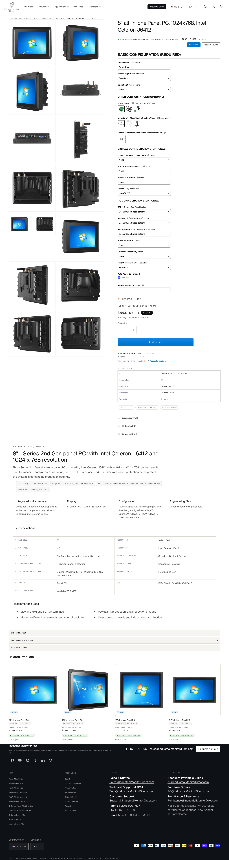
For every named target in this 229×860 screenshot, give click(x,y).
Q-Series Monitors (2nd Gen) (20, 810)
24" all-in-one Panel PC (19, 720)
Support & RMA (71, 810)
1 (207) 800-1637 (136, 749)
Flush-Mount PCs (16, 788)
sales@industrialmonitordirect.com (171, 749)
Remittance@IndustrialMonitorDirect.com (193, 800)
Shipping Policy (71, 797)
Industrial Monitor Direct (20, 18)
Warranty (68, 806)
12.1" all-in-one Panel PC (73, 720)
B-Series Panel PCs (17, 815)
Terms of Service (71, 801)
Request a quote (211, 45)
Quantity (122, 323)
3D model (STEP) (169, 407)
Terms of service (111, 858)
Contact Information (73, 783)
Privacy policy (46, 858)
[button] (30, 6)
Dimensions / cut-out (147, 407)
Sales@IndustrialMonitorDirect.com (131, 782)
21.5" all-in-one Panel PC (180, 720)
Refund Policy (70, 792)
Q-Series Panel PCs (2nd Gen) (21, 806)
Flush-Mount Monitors (18, 801)
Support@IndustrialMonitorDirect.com (133, 800)
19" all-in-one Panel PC (125, 720)
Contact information (77, 858)
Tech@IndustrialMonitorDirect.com (131, 791)
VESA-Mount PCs (16, 783)
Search (67, 779)
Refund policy (60, 858)
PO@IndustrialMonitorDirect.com (188, 791)
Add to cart (193, 45)
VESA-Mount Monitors (18, 797)
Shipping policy (94, 858)
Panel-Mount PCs (16, 779)
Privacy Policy (70, 788)
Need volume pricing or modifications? (142, 361)
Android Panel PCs (16, 824)
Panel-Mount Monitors (18, 792)
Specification (126, 407)
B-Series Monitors (16, 819)
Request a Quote (157, 7)
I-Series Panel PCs (42, 18)
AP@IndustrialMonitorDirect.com (188, 782)
